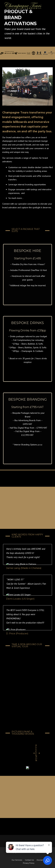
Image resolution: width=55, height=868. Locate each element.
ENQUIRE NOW (27, 293)
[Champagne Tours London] (23, 5)
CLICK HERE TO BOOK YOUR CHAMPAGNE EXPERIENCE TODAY (27, 508)
